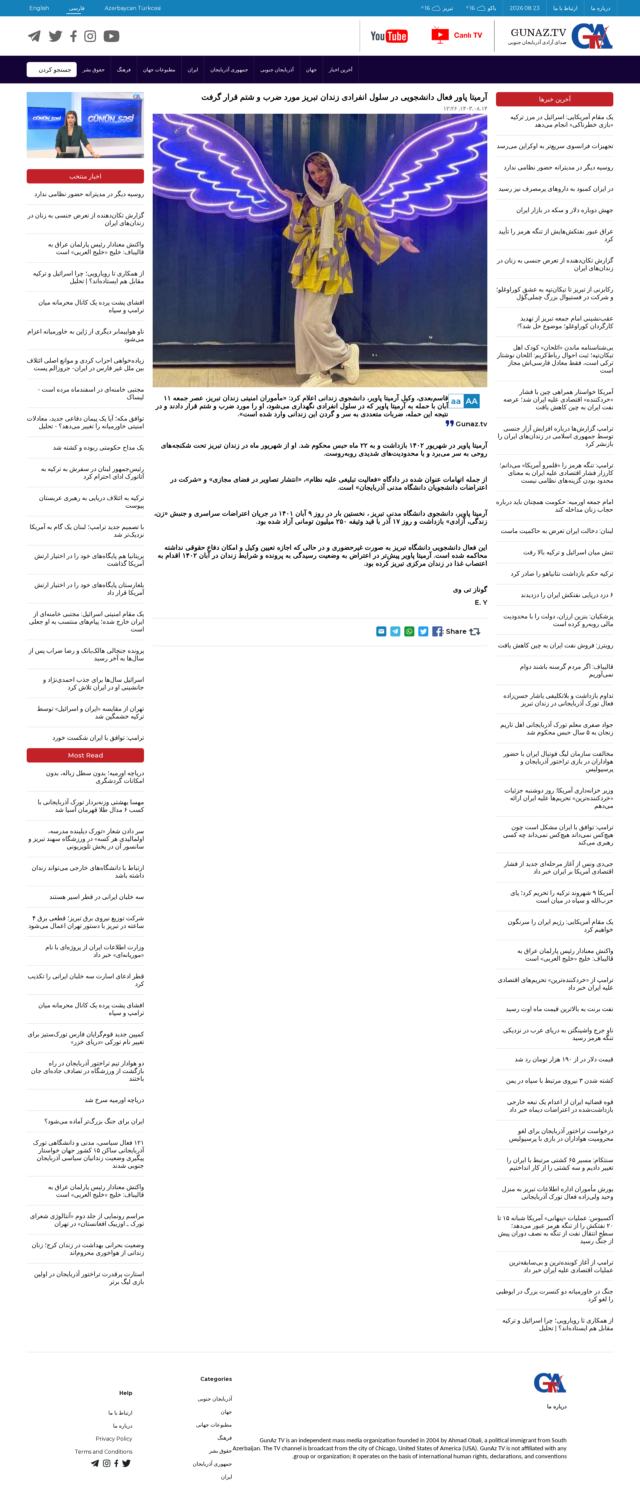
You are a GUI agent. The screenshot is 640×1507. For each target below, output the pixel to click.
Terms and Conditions (103, 1452)
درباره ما (600, 8)
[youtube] (389, 36)
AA (472, 401)
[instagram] (90, 36)
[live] (456, 36)
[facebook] (73, 36)
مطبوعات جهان (159, 69)
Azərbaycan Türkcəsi (133, 8)
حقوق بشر (94, 69)
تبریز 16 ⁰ (437, 8)
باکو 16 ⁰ (481, 8)
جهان (311, 69)
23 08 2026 (525, 8)
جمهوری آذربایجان (229, 69)
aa (456, 401)
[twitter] (55, 36)
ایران (193, 69)
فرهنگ (124, 69)
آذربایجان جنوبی (277, 69)
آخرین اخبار (340, 69)
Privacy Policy (114, 1439)
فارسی (77, 8)
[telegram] (34, 36)
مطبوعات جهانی (214, 1425)
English (39, 8)
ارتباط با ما (565, 8)
